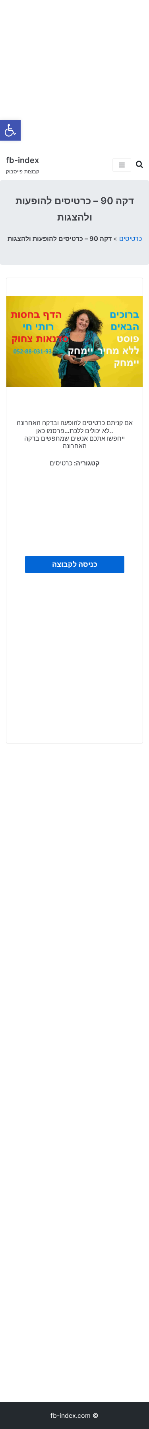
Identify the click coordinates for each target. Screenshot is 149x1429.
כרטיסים (130, 238)
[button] (10, 130)
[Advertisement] (74, 75)
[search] (137, 164)
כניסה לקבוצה (74, 564)
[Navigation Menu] (121, 165)
